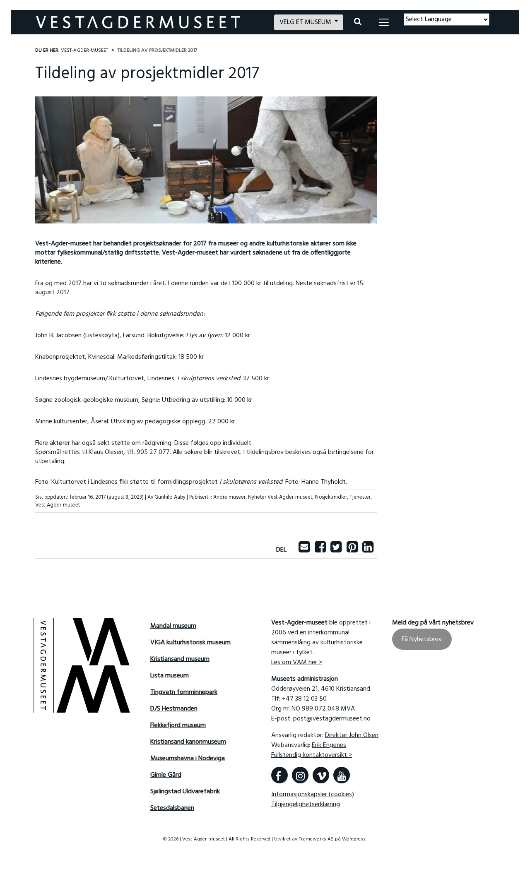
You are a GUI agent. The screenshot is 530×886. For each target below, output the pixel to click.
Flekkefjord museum (178, 725)
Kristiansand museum (180, 659)
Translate (464, 30)
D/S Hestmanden (174, 709)
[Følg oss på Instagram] (300, 775)
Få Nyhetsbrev (422, 639)
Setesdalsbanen (172, 808)
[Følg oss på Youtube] (341, 775)
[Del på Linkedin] (367, 550)
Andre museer (229, 497)
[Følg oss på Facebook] (279, 775)
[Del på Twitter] (336, 550)
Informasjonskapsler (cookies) (312, 794)
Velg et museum (306, 22)
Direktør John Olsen (351, 735)
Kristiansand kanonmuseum (188, 742)
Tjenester (360, 497)
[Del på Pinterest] (352, 550)
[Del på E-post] (304, 550)
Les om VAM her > (296, 662)
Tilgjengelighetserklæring (305, 804)
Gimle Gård (165, 775)
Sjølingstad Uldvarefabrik (185, 791)
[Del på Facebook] (320, 550)
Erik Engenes (329, 745)
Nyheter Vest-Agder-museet (280, 497)
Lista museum (169, 675)
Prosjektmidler (331, 497)
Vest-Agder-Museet (84, 50)
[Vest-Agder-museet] (150, 22)
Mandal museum (173, 626)
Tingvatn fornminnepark (183, 692)
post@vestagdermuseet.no (332, 718)
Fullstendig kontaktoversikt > (311, 755)
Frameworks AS (316, 839)
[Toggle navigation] (384, 22)
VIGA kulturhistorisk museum (190, 642)
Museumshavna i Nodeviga (187, 758)
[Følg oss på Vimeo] (321, 775)
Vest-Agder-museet (57, 505)
